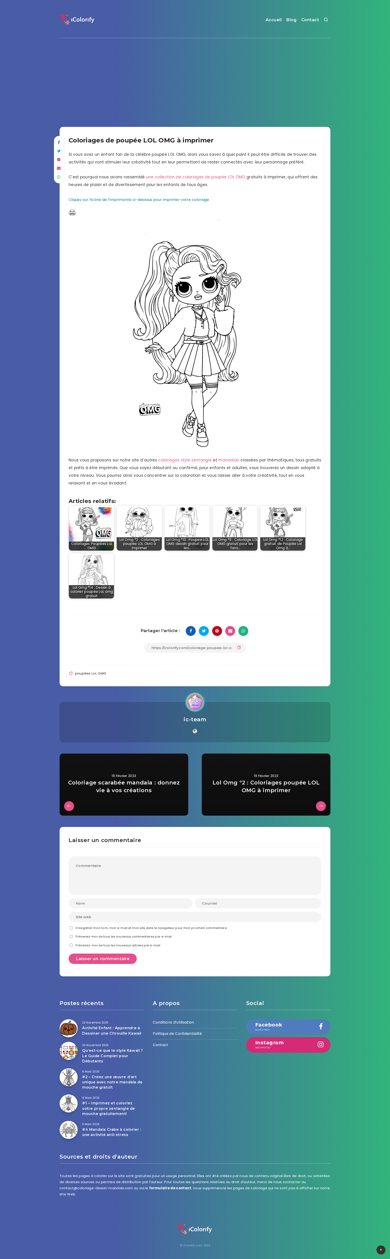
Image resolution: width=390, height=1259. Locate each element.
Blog (291, 19)
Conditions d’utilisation (173, 1022)
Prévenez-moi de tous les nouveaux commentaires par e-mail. (124, 936)
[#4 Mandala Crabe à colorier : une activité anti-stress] (69, 1130)
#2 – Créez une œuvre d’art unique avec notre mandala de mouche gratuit (112, 1082)
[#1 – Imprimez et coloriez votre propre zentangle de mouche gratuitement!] (69, 1103)
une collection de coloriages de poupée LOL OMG (195, 177)
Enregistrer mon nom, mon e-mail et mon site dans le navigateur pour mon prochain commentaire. (152, 928)
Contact (310, 19)
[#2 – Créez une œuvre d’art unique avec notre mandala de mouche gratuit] (69, 1077)
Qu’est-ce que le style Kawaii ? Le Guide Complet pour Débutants (112, 1055)
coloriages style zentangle (185, 460)
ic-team (194, 719)
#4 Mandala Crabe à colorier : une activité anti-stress (111, 1132)
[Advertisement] (195, 78)
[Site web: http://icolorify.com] (195, 731)
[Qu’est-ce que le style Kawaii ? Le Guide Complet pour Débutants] (69, 1051)
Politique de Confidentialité (177, 1033)
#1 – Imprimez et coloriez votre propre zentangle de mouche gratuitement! (108, 1108)
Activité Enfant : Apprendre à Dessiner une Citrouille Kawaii (112, 1030)
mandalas (228, 460)
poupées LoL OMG (90, 673)
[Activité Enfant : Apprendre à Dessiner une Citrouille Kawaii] (69, 1028)
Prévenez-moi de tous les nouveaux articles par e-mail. (118, 945)
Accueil (274, 19)
